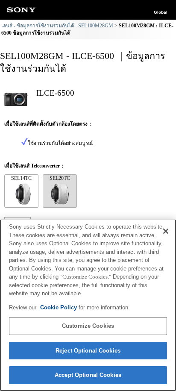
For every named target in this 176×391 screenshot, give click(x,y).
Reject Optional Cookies (88, 350)
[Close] (165, 231)
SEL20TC (60, 178)
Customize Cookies (88, 326)
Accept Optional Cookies (88, 375)
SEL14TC (21, 178)
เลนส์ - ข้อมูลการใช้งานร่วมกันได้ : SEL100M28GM (57, 26)
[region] (88, 305)
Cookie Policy (59, 307)
